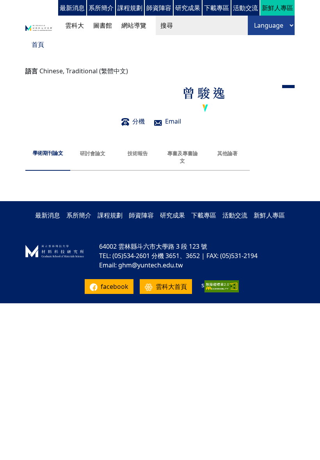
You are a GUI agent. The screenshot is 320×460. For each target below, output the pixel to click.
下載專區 (216, 8)
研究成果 (187, 8)
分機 (138, 121)
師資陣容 (158, 8)
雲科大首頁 (171, 286)
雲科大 (74, 25)
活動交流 (245, 8)
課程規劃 (129, 8)
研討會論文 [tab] (92, 153)
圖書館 (102, 25)
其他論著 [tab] (227, 153)
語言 (31, 71)
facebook (114, 286)
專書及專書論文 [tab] (182, 157)
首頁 (38, 44)
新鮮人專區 (277, 8)
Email (173, 121)
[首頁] (38, 27)
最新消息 (72, 8)
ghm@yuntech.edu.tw (150, 265)
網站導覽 (133, 25)
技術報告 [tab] (138, 153)
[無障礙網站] (221, 286)
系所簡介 (101, 8)
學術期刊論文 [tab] (48, 152)
